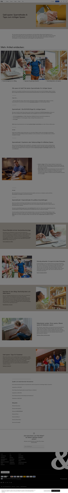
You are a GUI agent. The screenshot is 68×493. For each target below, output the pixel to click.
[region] (34, 491)
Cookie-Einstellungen (47, 490)
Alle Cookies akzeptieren (55, 490)
